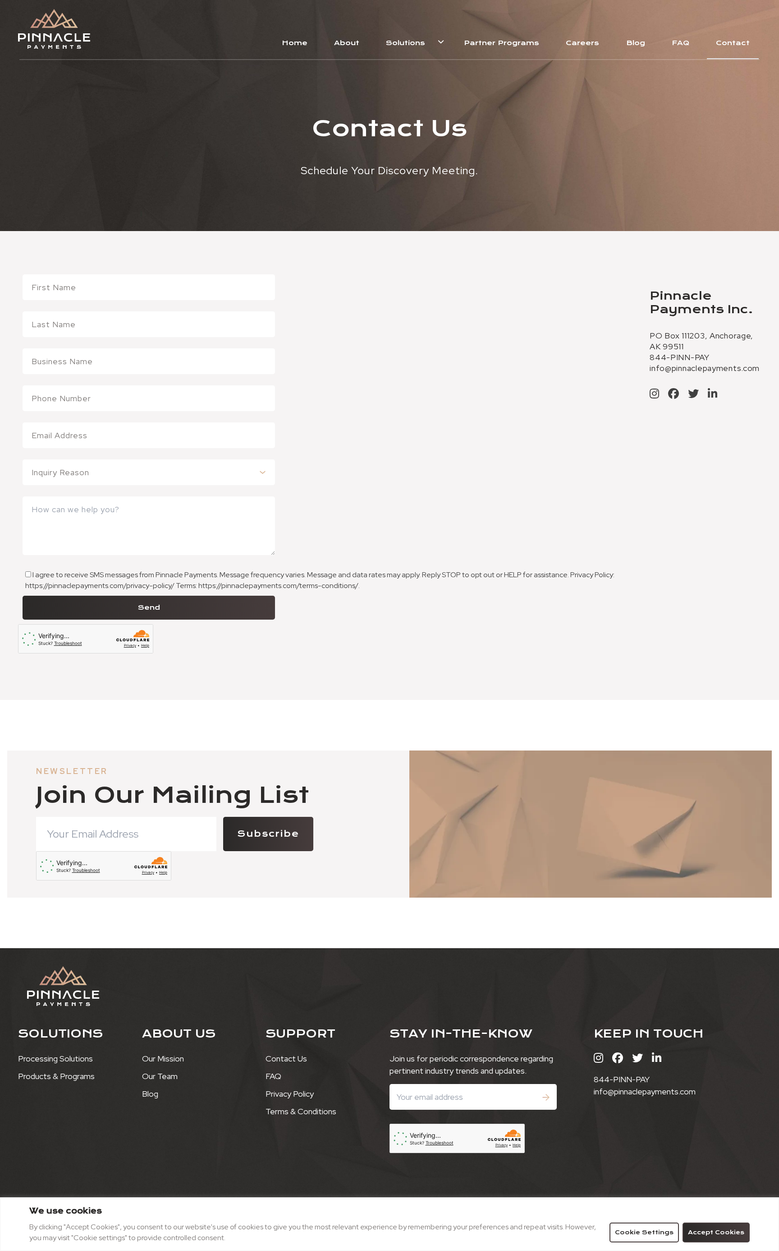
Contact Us (286, 1058)
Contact (733, 43)
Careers (582, 43)
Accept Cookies (716, 1232)
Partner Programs (501, 43)
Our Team (160, 1076)
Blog (635, 43)
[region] (389, 1224)
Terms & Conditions (301, 1111)
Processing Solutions (55, 1058)
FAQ (680, 43)
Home (294, 43)
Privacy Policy (290, 1094)
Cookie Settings (644, 1232)
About (346, 43)
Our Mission (163, 1058)
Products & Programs (56, 1076)
